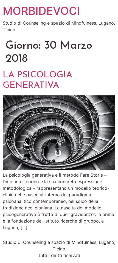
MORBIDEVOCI (41, 10)
